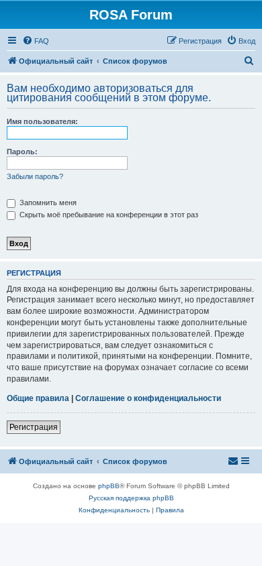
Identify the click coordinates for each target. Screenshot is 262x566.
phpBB (109, 486)
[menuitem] (35, 41)
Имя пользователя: (42, 121)
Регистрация (33, 427)
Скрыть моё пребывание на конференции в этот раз (107, 215)
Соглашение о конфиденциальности (148, 398)
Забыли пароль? (35, 176)
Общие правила (38, 398)
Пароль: (22, 152)
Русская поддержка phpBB (131, 498)
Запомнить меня (47, 203)
